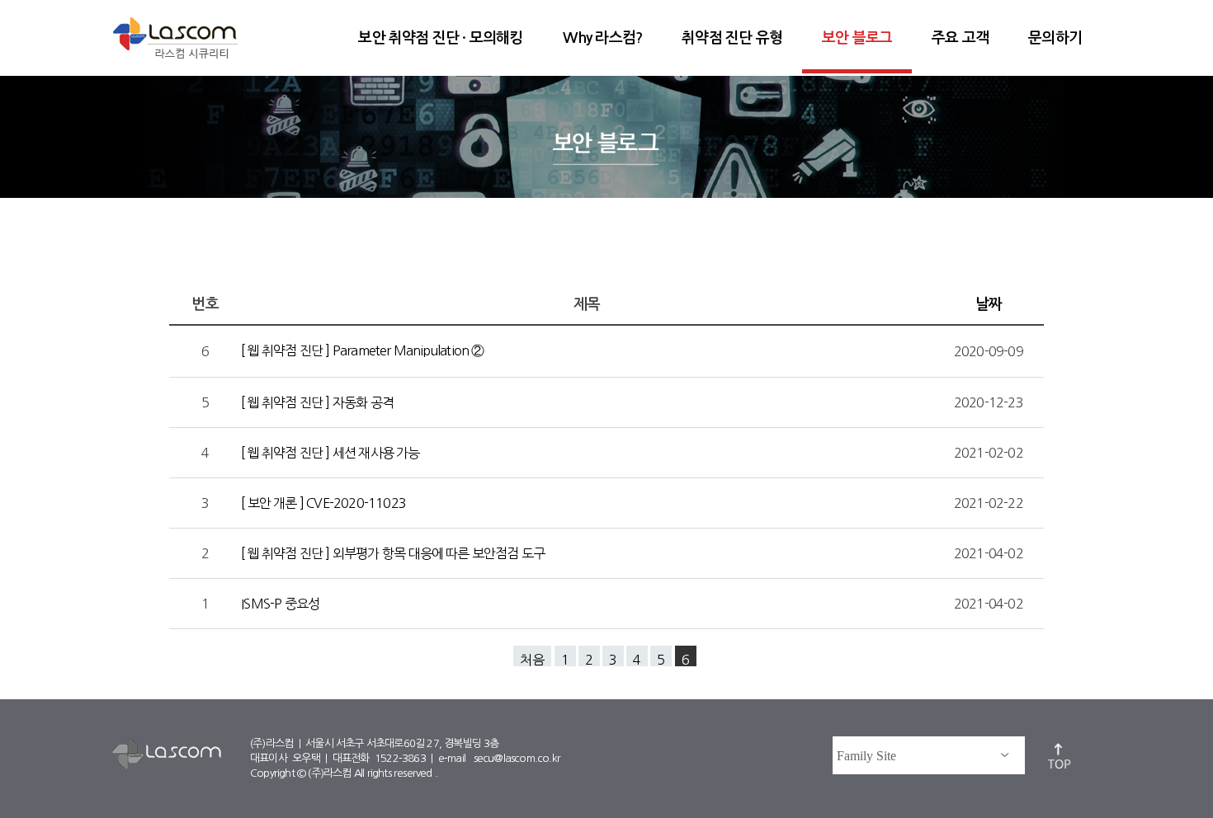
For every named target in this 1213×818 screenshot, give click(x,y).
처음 (532, 659)
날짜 (988, 304)
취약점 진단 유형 (732, 38)
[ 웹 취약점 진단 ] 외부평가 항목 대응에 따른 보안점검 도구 (394, 553)
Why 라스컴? (603, 38)
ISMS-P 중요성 (281, 603)
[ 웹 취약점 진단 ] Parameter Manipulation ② (364, 350)
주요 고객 (960, 38)
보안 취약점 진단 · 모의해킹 (440, 38)
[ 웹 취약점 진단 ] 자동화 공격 (318, 402)
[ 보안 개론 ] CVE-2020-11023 (324, 503)
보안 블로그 (857, 38)
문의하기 (1055, 38)
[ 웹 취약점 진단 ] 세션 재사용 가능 (331, 452)
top (1060, 755)
